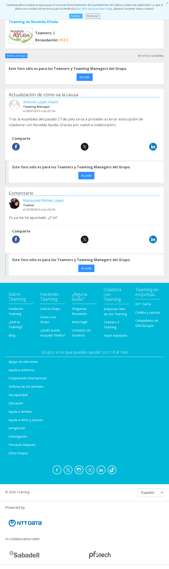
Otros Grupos (18, 453)
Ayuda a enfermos (22, 370)
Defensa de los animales (26, 386)
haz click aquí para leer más (93, 9)
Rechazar (93, 16)
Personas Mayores (22, 445)
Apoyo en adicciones (23, 362)
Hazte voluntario (115, 335)
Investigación (18, 436)
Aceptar (76, 16)
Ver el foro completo (151, 56)
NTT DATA (143, 304)
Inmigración (17, 428)
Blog (12, 335)
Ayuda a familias (20, 411)
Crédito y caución (147, 312)
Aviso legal (79, 322)
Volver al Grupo (16, 56)
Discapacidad (18, 395)
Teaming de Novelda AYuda (33, 21)
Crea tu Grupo (50, 309)
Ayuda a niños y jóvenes (26, 420)
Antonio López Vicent (40, 102)
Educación (16, 403)
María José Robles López (43, 200)
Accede (84, 77)
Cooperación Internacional (27, 378)
